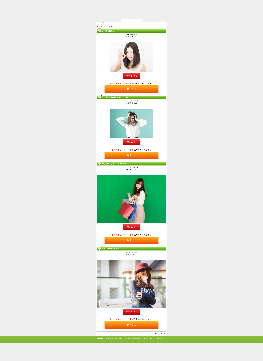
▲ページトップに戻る (158, 333)
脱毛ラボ (99, 26)
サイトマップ (160, 338)
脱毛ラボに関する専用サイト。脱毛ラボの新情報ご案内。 (125, 338)
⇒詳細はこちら (131, 76)
